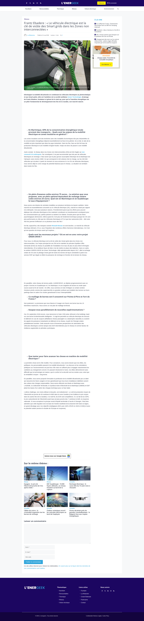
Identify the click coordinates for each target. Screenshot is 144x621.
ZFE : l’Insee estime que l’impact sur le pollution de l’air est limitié (106, 35)
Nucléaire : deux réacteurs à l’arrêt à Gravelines (107, 31)
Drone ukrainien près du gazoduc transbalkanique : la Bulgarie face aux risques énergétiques (79, 513)
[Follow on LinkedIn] (33, 3)
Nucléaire (28, 9)
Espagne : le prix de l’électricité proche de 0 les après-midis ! (33, 486)
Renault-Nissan (57, 226)
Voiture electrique (90, 9)
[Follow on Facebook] (26, 3)
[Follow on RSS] (40, 3)
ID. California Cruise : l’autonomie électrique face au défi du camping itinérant (106, 25)
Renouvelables (44, 9)
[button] (118, 8)
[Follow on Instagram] (37, 3)
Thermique (60, 9)
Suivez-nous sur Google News (55, 456)
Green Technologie (74, 97)
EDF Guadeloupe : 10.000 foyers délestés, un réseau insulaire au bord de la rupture (56, 486)
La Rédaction (31, 35)
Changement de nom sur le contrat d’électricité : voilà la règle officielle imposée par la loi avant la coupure (106, 41)
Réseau (74, 9)
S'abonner (101, 3)
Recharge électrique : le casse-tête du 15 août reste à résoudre (79, 486)
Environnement (109, 9)
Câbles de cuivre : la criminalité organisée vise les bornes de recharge (34, 512)
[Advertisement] (57, 116)
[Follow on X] (30, 3)
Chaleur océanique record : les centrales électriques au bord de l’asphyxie (56, 512)
